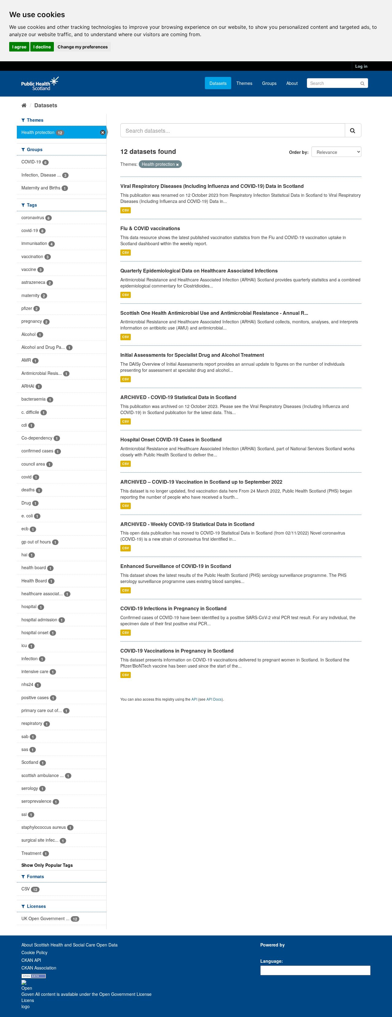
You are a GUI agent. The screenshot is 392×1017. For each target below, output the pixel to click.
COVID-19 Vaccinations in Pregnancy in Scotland (177, 650)
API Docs (214, 699)
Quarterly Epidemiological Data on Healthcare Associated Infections (199, 270)
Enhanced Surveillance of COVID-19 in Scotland (175, 565)
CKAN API (31, 960)
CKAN (270, 951)
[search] (353, 130)
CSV (125, 210)
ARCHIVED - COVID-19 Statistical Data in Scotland (178, 397)
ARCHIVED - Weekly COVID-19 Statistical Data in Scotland (187, 524)
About (292, 83)
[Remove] (177, 164)
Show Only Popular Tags (47, 865)
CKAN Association (38, 968)
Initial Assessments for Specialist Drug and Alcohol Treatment (192, 354)
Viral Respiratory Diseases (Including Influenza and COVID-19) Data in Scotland (212, 185)
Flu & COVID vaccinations (150, 228)
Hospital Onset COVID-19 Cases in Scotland (171, 439)
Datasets (218, 83)
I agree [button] (19, 46)
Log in (361, 66)
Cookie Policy (34, 952)
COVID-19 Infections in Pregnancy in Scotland (173, 608)
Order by (298, 152)
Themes (244, 83)
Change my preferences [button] (83, 46)
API (194, 699)
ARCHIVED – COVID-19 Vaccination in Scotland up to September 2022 (201, 481)
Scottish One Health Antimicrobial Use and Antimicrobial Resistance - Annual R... (214, 312)
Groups (269, 83)
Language (270, 961)
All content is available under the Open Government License (93, 994)
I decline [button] (42, 46)
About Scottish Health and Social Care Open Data (69, 945)
